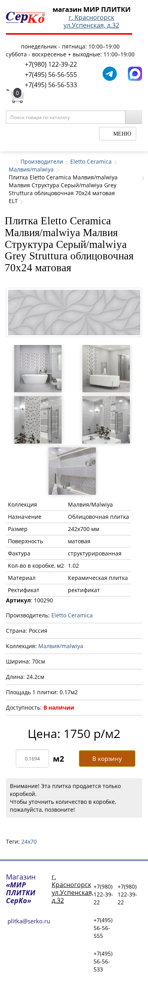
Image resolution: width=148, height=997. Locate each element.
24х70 (29, 841)
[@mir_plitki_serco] (110, 73)
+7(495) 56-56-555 (51, 74)
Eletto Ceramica (91, 161)
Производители (42, 161)
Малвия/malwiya (31, 169)
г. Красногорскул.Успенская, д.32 (91, 21)
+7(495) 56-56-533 (51, 84)
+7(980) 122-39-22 (51, 64)
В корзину (107, 758)
